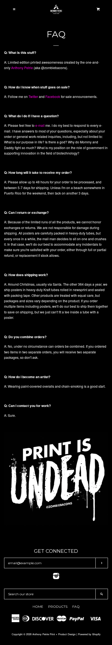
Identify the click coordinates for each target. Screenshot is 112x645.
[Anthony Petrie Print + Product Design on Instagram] (56, 577)
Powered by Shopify (89, 634)
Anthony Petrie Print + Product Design (54, 634)
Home (38, 606)
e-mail (40, 125)
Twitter (33, 96)
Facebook (52, 96)
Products (57, 606)
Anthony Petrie (22, 67)
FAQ (76, 606)
